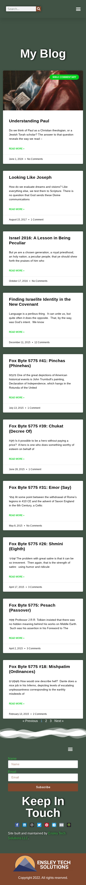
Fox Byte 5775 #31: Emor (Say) (40, 487)
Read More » (16, 148)
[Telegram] (54, 825)
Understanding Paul (29, 121)
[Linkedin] (24, 825)
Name (12, 758)
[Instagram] (32, 825)
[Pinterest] (47, 825)
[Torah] (61, 825)
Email (12, 771)
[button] (78, 9)
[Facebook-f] (17, 825)
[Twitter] (39, 825)
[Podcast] (69, 825)
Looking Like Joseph (30, 177)
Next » (59, 721)
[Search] (38, 8)
